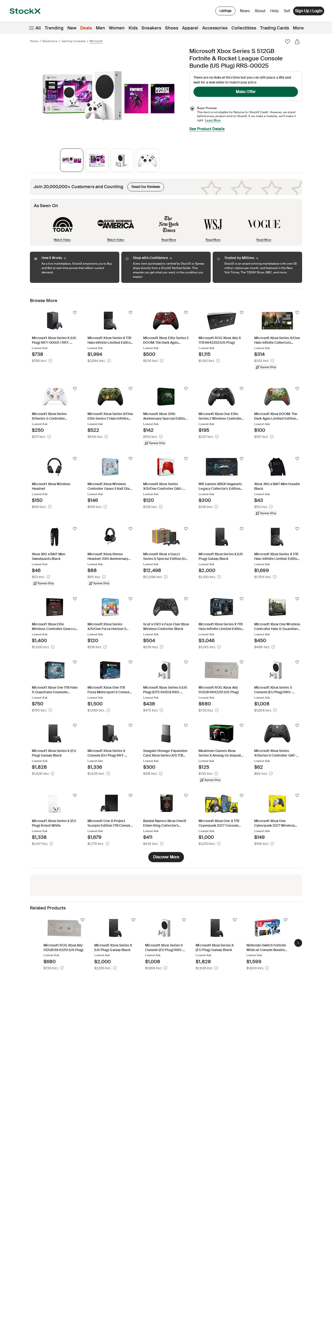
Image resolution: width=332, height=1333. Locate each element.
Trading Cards (274, 28)
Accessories (214, 28)
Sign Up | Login (308, 10)
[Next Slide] (298, 943)
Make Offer (246, 91)
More (298, 28)
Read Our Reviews (143, 186)
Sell (287, 10)
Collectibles (243, 28)
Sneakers (151, 28)
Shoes (171, 28)
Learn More (213, 120)
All (38, 28)
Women (117, 28)
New (71, 28)
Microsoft (96, 41)
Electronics (49, 41)
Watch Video (62, 240)
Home (34, 41)
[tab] (71, 160)
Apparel (190, 28)
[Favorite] (287, 41)
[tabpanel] (108, 95)
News (245, 10)
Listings (225, 11)
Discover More (166, 857)
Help (274, 10)
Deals (86, 28)
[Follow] (75, 312)
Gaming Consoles (73, 41)
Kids (133, 28)
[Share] (297, 41)
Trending (54, 28)
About (260, 12)
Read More (168, 240)
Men (100, 28)
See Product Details (207, 128)
